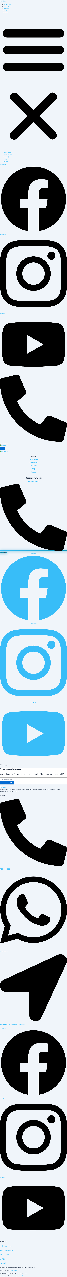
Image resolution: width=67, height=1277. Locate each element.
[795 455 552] (33, 865)
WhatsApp (4, 951)
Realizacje (6, 8)
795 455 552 (5, 869)
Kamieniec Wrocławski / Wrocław (12, 1024)
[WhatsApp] (33, 948)
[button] (33, 82)
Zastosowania (7, 6)
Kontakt (5, 13)
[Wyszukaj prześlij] (2, 783)
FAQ (33, 469)
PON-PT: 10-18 (33, 481)
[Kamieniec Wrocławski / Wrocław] (33, 1021)
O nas (5, 11)
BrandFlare (13, 1270)
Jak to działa (7, 4)
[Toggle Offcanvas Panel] (2, 448)
